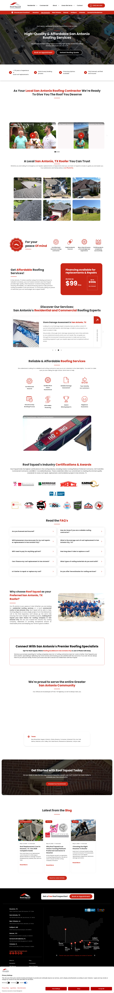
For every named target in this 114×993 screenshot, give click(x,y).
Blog (30, 960)
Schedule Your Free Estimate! (57, 784)
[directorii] (77, 505)
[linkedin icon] (16, 953)
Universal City (71, 739)
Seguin (43, 739)
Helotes (38, 741)
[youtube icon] (18, 953)
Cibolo (53, 739)
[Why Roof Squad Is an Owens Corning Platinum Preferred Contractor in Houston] (57, 830)
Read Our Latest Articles (57, 878)
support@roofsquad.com (18, 951)
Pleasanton (62, 741)
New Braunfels (35, 739)
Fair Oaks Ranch (53, 741)
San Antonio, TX (14, 915)
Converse (63, 739)
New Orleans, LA (14, 921)
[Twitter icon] (21, 953)
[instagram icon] (10, 953)
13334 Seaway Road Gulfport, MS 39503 (20, 930)
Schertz (47, 739)
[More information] (90, 910)
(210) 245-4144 (97, 5)
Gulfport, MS (13, 927)
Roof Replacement (25, 821)
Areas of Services (33, 966)
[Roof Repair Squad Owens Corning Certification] (23, 483)
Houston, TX (13, 909)
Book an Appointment (43, 52)
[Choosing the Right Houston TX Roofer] (83, 830)
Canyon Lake (76, 741)
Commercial (44, 5)
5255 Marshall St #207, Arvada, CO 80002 (21, 936)
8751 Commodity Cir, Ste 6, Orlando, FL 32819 (21, 946)
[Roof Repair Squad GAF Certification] (55, 505)
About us (11, 960)
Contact (80, 5)
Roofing (49, 821)
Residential (31, 5)
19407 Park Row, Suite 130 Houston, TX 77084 (21, 911)
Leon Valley (44, 741)
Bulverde (69, 741)
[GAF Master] (17, 505)
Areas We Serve (67, 5)
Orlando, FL (13, 944)
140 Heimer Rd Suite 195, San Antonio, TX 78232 (22, 917)
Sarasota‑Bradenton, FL (17, 939)
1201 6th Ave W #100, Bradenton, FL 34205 (20, 941)
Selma (33, 741)
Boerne (57, 739)
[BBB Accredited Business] (57, 493)
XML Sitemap (12, 966)
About (55, 5)
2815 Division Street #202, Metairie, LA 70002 (21, 923)
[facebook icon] (13, 953)
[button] (32, 135)
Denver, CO (13, 933)
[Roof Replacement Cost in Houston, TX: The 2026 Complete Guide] (30, 830)
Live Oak (78, 739)
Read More (23, 865)
